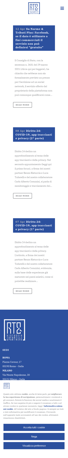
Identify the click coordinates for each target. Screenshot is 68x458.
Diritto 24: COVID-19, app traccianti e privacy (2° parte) (34, 134)
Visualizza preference (34, 445)
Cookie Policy (25, 453)
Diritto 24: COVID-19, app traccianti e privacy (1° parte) (34, 225)
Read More (22, 105)
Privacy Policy (40, 453)
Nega (34, 436)
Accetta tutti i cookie (34, 427)
